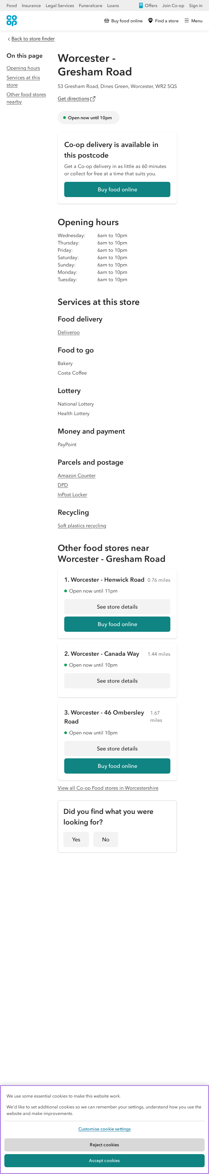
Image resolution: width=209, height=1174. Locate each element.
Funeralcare (90, 5)
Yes (76, 839)
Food (12, 5)
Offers (151, 5)
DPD (63, 485)
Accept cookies (104, 1160)
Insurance (31, 5)
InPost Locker (72, 495)
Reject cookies (104, 1144)
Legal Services (60, 5)
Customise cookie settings (104, 1129)
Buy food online (117, 189)
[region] (104, 1129)
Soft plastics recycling (82, 526)
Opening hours (23, 68)
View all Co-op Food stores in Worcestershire (108, 788)
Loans (113, 5)
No (105, 839)
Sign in (195, 5)
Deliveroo (69, 332)
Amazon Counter (77, 476)
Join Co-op (173, 5)
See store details (133, 608)
